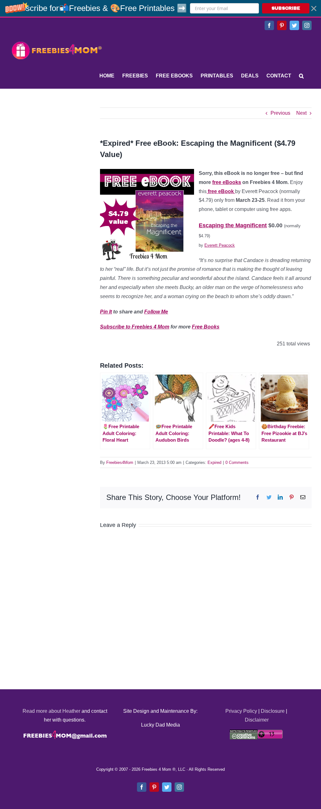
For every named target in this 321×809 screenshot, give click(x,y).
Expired (214, 462)
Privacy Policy (241, 711)
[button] (160, 8)
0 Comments (237, 462)
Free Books (205, 326)
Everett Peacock (219, 245)
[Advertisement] (56, 147)
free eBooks (226, 182)
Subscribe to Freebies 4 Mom (134, 326)
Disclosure (273, 711)
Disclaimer (257, 719)
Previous (280, 113)
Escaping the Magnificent (233, 225)
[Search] (301, 75)
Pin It (106, 311)
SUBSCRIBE (285, 8)
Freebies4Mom (119, 462)
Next (301, 113)
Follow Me (156, 311)
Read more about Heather (51, 711)
